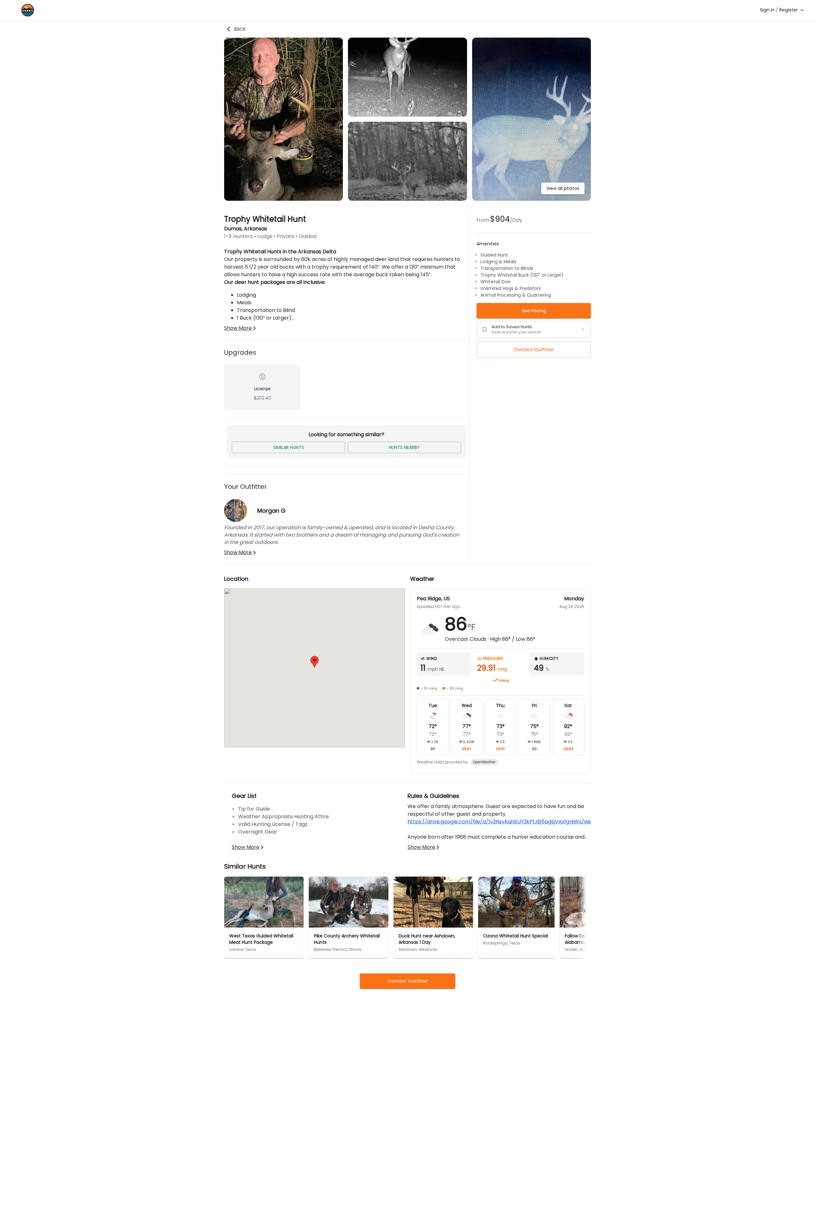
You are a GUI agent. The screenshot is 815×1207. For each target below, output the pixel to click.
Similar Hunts (288, 447)
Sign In (767, 10)
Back (240, 29)
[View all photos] (531, 199)
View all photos (562, 188)
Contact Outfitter (534, 349)
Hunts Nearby (404, 447)
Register (788, 10)
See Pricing (534, 310)
